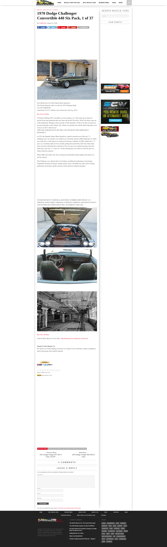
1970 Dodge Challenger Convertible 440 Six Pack (70, 448)
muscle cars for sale (72, 2)
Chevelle (122, 539)
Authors (103, 515)
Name (39, 488)
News (121, 2)
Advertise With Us (66, 515)
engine (104, 531)
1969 (114, 526)
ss (114, 536)
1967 (112, 533)
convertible (121, 536)
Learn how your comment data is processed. (69, 508)
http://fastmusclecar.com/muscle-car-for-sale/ (74, 338)
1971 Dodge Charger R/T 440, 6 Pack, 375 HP (51, 456)
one (110, 526)
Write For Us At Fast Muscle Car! (86, 515)
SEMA (125, 531)
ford (122, 528)
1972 (103, 539)
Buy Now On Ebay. (43, 114)
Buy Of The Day (107, 536)
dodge (120, 526)
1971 (116, 539)
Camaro (123, 523)
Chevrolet (110, 523)
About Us (59, 520)
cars (103, 523)
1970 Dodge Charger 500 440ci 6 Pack (83, 456)
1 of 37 (51, 448)
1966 (103, 541)
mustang (119, 531)
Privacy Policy (60, 521)
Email (39, 493)
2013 (103, 533)
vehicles (105, 528)
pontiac (116, 528)
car (117, 523)
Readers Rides (104, 2)
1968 (111, 528)
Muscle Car (95, 512)
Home (59, 2)
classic (109, 541)
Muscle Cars (82, 512)
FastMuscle (42, 23)
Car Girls (116, 512)
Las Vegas (110, 539)
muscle (104, 526)
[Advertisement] (67, 44)
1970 (125, 526)
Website (39, 498)
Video (114, 2)
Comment (40, 474)
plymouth (111, 531)
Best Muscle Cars (89, 2)
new (108, 533)
